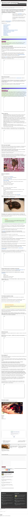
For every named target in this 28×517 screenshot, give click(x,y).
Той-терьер (11, 7)
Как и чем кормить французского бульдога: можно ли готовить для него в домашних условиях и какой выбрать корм (7, 477)
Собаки (5, 7)
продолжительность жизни (19, 269)
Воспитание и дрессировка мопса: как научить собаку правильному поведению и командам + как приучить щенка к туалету (7, 441)
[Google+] (24, 0)
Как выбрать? (5, 34)
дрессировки (18, 194)
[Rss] (23, 0)
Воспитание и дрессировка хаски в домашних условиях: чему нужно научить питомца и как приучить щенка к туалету (7, 485)
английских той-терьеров (21, 54)
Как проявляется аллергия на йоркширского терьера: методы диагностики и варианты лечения (21, 441)
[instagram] (8, 469)
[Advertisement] (15, 424)
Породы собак (7, 7)
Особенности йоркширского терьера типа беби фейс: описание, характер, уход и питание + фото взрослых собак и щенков (7, 503)
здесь (19, 301)
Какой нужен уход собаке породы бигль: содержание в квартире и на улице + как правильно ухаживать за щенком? (7, 480)
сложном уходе (10, 178)
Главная (3, 7)
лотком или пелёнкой (6, 180)
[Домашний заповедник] (10, 3)
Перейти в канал (4, 41)
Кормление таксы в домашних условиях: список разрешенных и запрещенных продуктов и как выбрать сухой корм (7, 500)
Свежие (8, 472)
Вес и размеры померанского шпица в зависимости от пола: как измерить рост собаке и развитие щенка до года (8, 474)
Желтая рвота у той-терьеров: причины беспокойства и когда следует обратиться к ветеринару (5, 450)
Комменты (11, 472)
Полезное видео (5, 35)
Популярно (3, 472)
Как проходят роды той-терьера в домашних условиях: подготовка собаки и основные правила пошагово (14, 446)
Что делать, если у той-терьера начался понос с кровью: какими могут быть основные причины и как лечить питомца (22, 446)
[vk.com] (9, 469)
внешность (11, 176)
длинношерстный (4, 248)
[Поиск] (25, 3)
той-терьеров (20, 13)
